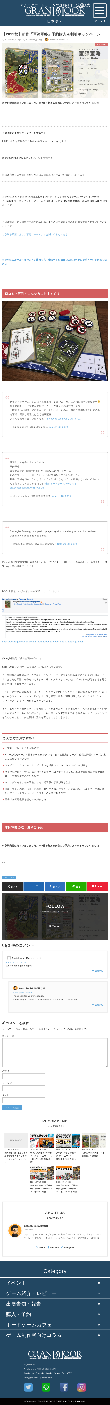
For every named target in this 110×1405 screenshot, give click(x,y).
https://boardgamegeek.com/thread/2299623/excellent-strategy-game (41, 641)
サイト (5, 1095)
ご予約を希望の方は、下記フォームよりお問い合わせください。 (37, 234)
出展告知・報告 (23, 1303)
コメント (8, 1036)
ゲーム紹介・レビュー (31, 1293)
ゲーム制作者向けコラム (34, 1335)
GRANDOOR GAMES (53, 1401)
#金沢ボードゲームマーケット (60, 483)
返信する (99, 971)
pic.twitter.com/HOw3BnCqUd (27, 487)
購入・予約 (9, 878)
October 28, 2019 (67, 544)
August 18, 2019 (61, 496)
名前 (6, 1071)
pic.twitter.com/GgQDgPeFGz (64, 418)
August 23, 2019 (58, 427)
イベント (16, 1283)
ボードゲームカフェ (29, 1324)
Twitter (56, 926)
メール (7, 1083)
